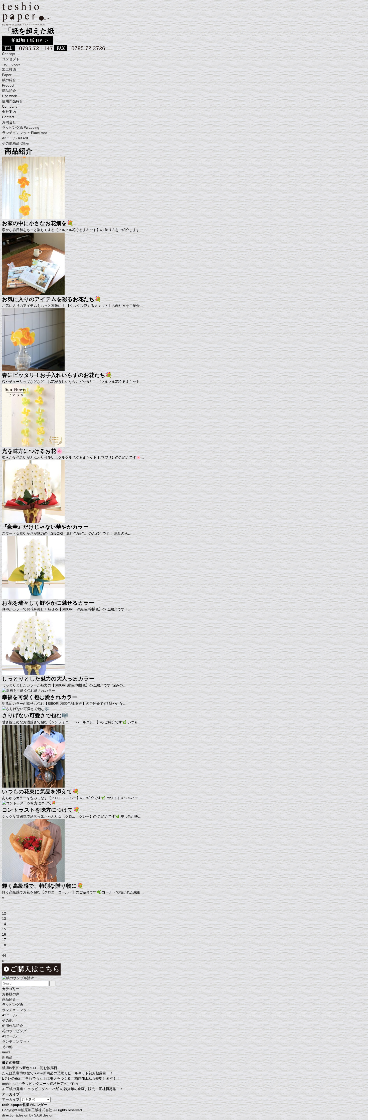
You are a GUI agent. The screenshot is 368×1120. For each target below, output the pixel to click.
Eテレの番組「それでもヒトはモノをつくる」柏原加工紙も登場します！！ (61, 1078)
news (6, 1052)
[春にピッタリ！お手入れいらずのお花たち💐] (33, 368)
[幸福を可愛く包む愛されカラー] (28, 690)
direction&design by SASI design (27, 1115)
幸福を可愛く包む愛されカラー (39, 697)
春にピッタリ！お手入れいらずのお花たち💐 (57, 375)
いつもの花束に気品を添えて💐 (40, 791)
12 (4, 913)
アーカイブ (11, 1099)
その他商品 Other (16, 143)
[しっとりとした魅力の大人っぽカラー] (33, 672)
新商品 (7, 1057)
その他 (7, 1020)
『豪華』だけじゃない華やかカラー (45, 527)
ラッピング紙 (12, 1005)
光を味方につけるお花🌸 (32, 451)
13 (4, 919)
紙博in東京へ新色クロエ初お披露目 (29, 1068)
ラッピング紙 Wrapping (20, 127)
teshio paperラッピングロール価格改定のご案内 (40, 1084)
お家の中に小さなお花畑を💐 (37, 223)
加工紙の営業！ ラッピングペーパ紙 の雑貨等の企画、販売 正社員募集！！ (62, 1089)
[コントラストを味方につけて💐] (29, 803)
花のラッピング (14, 1031)
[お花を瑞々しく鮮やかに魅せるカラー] (33, 596)
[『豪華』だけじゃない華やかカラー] (33, 520)
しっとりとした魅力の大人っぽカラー (48, 678)
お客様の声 (11, 994)
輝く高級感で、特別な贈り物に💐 (42, 886)
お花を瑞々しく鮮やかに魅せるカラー (48, 603)
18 (4, 945)
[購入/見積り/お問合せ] (18, 978)
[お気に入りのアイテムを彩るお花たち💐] (33, 293)
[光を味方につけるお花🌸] (33, 444)
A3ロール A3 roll (15, 138)
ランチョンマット (16, 1010)
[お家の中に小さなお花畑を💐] (33, 217)
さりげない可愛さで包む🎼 (35, 715)
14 (4, 924)
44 (4, 955)
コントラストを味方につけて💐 (41, 810)
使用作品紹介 (12, 1026)
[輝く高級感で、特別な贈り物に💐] (33, 879)
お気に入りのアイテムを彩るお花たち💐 (51, 299)
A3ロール (9, 1015)
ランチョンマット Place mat (24, 133)
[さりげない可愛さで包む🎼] (25, 709)
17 (4, 940)
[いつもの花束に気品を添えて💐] (33, 785)
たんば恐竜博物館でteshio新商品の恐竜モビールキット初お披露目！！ (57, 1073)
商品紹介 (9, 999)
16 (4, 934)
